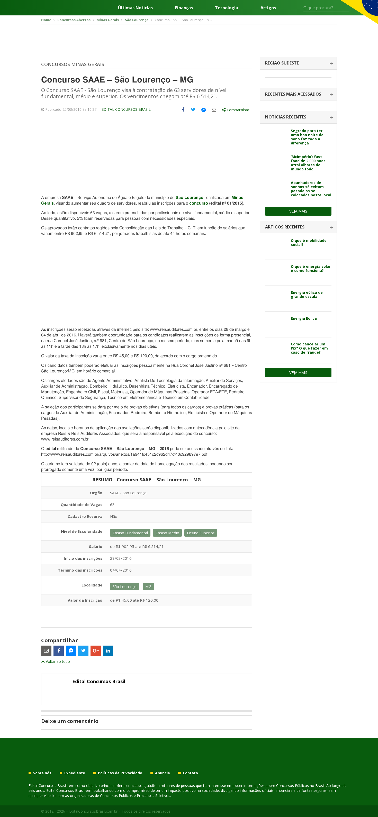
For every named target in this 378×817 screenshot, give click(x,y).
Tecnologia (226, 8)
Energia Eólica (304, 318)
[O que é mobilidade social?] (276, 246)
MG (148, 586)
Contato (190, 773)
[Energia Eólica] (276, 324)
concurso (198, 203)
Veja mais (298, 211)
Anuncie (162, 773)
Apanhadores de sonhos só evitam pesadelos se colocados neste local (311, 188)
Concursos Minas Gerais (72, 64)
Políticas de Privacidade (120, 773)
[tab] (298, 63)
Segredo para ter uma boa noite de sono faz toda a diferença (307, 136)
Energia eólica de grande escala (307, 294)
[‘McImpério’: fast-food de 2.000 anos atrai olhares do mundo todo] (276, 163)
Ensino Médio (167, 532)
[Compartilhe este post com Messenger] (204, 110)
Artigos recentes (284, 227)
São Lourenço (189, 198)
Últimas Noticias (135, 8)
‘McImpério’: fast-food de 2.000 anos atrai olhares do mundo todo (308, 162)
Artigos (268, 8)
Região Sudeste (282, 63)
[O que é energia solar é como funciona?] (276, 272)
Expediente (74, 773)
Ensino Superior (200, 532)
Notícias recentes (285, 117)
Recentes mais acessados (293, 94)
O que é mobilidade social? (309, 242)
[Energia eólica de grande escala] (276, 298)
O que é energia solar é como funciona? (311, 268)
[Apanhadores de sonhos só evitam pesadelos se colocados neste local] (276, 189)
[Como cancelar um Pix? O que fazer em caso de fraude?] (276, 350)
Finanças (184, 8)
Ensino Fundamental (130, 532)
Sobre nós (42, 773)
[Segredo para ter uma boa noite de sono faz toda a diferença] (276, 137)
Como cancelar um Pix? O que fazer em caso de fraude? (309, 348)
